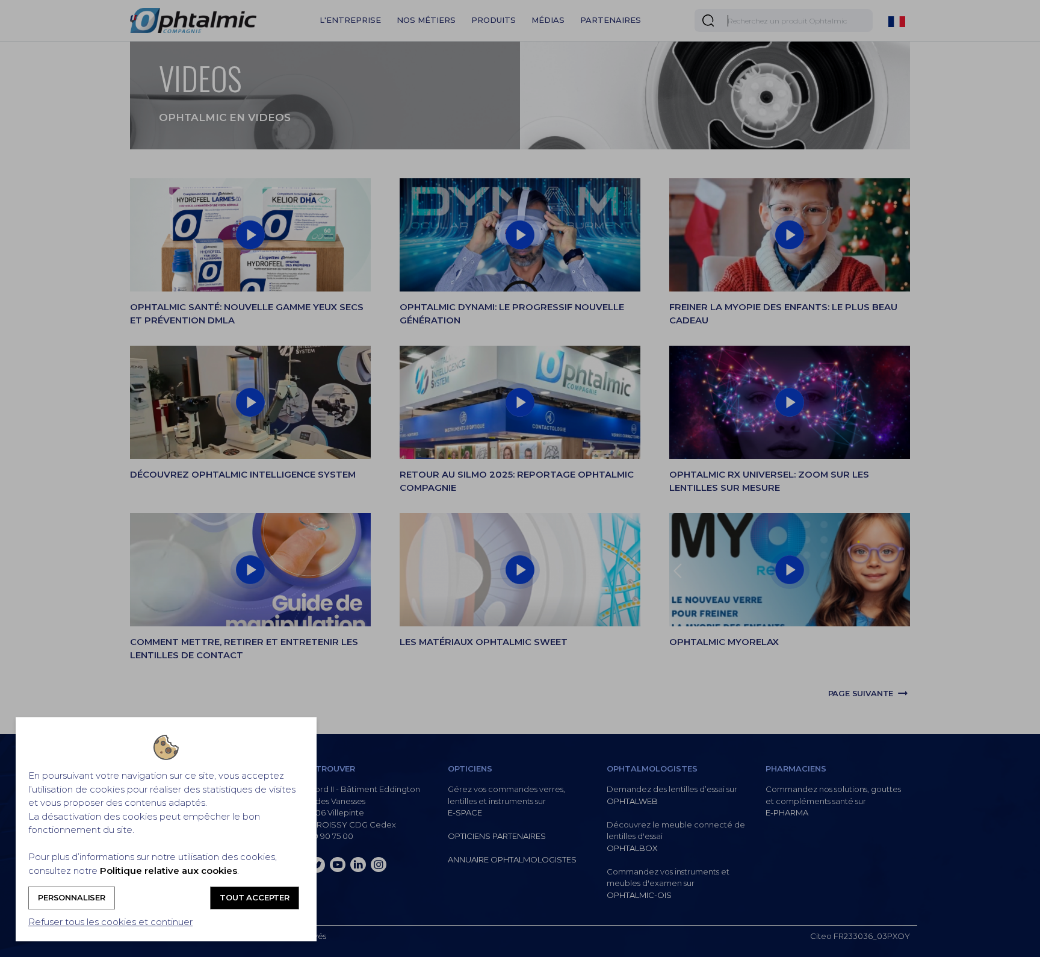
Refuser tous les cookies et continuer (110, 921)
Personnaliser (71, 897)
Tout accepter (254, 897)
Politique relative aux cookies (168, 870)
